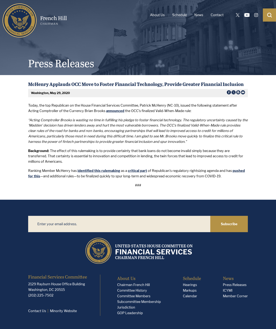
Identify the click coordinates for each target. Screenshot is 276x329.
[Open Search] (269, 15)
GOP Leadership (130, 313)
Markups (190, 290)
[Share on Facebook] (229, 93)
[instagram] (256, 15)
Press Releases (235, 285)
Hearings (190, 285)
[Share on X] (234, 93)
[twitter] (238, 15)
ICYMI (227, 290)
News (198, 15)
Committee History (132, 290)
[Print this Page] (238, 93)
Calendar (190, 296)
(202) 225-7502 (41, 295)
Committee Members (133, 296)
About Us (157, 15)
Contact (217, 15)
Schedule (179, 15)
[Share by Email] (243, 93)
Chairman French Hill (133, 285)
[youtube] (247, 15)
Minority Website (63, 311)
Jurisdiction (126, 307)
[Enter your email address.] (119, 224)
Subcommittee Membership (139, 302)
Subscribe (229, 224)
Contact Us (37, 311)
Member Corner (235, 296)
